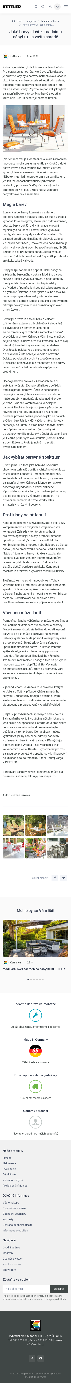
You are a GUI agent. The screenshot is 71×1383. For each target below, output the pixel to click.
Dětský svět (10, 1174)
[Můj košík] (57, 6)
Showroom (9, 1269)
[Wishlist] (43, 6)
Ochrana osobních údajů (17, 1225)
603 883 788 (45, 1340)
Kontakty (8, 1219)
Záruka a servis (12, 1264)
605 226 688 (20, 1340)
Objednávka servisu (14, 1208)
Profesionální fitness (15, 1185)
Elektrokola (9, 1163)
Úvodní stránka (11, 1247)
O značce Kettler (13, 1258)
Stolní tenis (9, 1169)
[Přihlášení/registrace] (50, 6)
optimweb (41, 1377)
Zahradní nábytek (50, 21)
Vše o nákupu (11, 1202)
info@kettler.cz (36, 1344)
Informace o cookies (15, 1230)
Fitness (7, 1158)
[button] (28, 979)
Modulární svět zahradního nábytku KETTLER (34, 969)
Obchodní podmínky (14, 1213)
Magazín (31, 21)
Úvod (18, 21)
